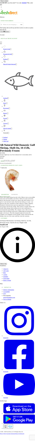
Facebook (5, 371)
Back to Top (3, 263)
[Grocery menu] (8, 123)
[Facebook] (19, 369)
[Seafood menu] (8, 98)
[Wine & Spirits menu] (11, 128)
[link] (17, 245)
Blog (4, 272)
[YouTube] (19, 395)
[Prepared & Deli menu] (12, 54)
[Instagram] (19, 336)
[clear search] (21, 24)
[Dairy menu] (6, 103)
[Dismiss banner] (1, 7)
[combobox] (11, 24)
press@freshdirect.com (9, 297)
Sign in (3, 38)
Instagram (5, 337)
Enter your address (7, 20)
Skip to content (4, 1)
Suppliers (5, 276)
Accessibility (6, 291)
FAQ (4, 293)
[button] (17, 168)
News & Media (7, 299)
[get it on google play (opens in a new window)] (19, 423)
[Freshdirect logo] (9, 14)
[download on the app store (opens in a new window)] (19, 413)
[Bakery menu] (7, 113)
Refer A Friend (7, 280)
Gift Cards (6, 270)
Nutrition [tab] (14, 194)
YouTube (5, 397)
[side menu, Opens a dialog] (1, 9)
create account (12, 38)
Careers (5, 274)
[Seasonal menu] (8, 133)
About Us (5, 269)
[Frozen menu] (7, 118)
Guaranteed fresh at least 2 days (11, 165)
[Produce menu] (8, 59)
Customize (4, 218)
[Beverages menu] (9, 108)
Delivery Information (8, 289)
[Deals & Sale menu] (10, 49)
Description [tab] (5, 194)
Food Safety (6, 278)
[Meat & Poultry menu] (16, 64)
